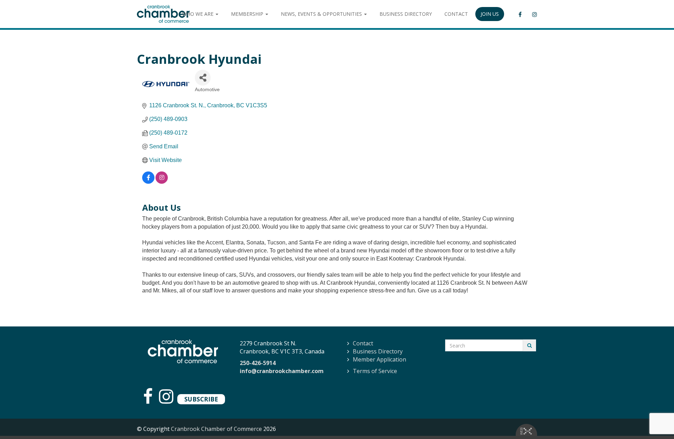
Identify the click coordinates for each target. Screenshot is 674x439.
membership (248, 14)
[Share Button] (203, 78)
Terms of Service (375, 371)
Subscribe (201, 399)
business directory (405, 14)
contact (456, 14)
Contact (363, 343)
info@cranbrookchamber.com (282, 371)
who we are (198, 14)
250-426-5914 (258, 363)
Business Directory (378, 351)
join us (490, 14)
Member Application (379, 359)
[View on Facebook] (148, 182)
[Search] (529, 345)
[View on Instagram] (162, 182)
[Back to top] (654, 419)
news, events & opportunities (322, 14)
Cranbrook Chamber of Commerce (216, 429)
